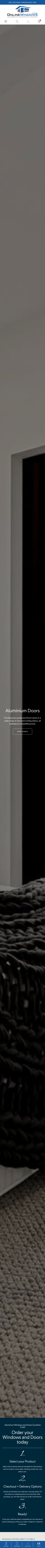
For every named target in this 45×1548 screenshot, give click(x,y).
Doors (6, 1546)
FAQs (38, 1546)
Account (28, 1546)
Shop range (22, 742)
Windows (17, 1546)
